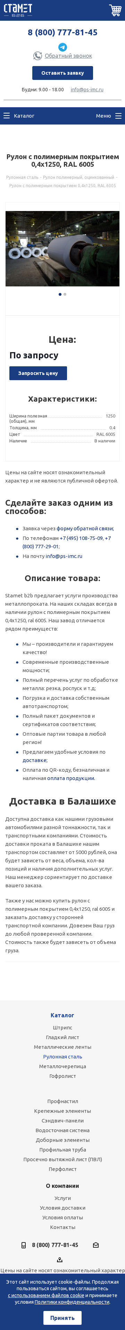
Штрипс (62, 1027)
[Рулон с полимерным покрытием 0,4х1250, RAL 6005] (62, 252)
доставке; (35, 760)
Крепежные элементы (62, 1111)
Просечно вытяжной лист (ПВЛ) (62, 1159)
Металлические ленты (62, 1047)
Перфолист (63, 1169)
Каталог (62, 1015)
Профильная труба (62, 1150)
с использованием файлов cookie (46, 1295)
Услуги (63, 1198)
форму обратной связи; (85, 528)
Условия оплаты (62, 1217)
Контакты (62, 1227)
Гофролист (62, 1076)
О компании (62, 1186)
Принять (62, 1318)
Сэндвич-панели (63, 1120)
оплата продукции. (71, 778)
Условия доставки (62, 1208)
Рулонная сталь (62, 1057)
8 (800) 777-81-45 (63, 32)
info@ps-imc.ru (87, 89)
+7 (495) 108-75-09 (81, 538)
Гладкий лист (62, 1037)
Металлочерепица (62, 1066)
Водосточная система (62, 1130)
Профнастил (62, 1101)
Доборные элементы (63, 1140)
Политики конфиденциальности (72, 1302)
